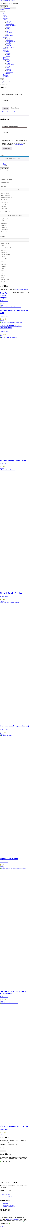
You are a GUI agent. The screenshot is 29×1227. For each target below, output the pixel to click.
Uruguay (8, 70)
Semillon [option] (4, 199)
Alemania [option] (4, 206)
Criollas (8, 27)
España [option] (3, 277)
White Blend (9, 45)
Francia (8, 66)
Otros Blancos (10, 47)
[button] (14, 186)
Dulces (8, 54)
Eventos (5, 13)
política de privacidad (17, 144)
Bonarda (8, 28)
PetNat (8, 56)
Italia (7, 67)
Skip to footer (11, 0)
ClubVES (5, 15)
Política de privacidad (8, 1205)
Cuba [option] (2, 273)
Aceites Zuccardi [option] (5, 254)
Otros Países (9, 72)
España (8, 63)
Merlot (8, 34)
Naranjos (8, 53)
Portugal (8, 69)
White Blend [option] (5, 204)
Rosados (5, 48)
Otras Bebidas (6, 73)
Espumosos (6, 50)
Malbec (8, 22)
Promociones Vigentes (9, 1206)
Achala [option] (3, 256)
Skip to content (4, 0)
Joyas (4, 57)
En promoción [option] (5, 182)
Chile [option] (2, 271)
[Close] (4, 11)
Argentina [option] (3, 266)
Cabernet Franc (10, 24)
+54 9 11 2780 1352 (5, 1194)
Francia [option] (3, 282)
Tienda (5, 16)
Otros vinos (6, 51)
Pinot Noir (9, 29)
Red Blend (9, 32)
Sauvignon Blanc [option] (6, 197)
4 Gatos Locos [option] (5, 243)
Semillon (8, 43)
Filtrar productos (4, 168)
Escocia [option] (3, 275)
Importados (6, 59)
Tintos (4, 19)
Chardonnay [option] (5, 193)
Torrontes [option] (4, 202)
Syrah (7, 31)
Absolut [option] (3, 250)
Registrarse (6, 148)
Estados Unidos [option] (5, 279)
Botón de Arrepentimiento (12, 1219)
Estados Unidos (10, 64)
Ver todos (8, 21)
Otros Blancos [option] (5, 195)
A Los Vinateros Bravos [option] (7, 248)
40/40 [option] (2, 245)
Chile (7, 61)
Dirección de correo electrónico (13, 126)
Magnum (5, 75)
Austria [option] (3, 208)
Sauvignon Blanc (10, 41)
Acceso (5, 108)
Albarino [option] (4, 223)
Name (1, 1147)
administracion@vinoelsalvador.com (9, 1196)
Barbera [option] (4, 232)
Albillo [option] (3, 225)
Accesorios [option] (4, 252)
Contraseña (8, 100)
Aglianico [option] (4, 218)
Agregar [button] (2, 305)
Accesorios (6, 76)
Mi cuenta (5, 1203)
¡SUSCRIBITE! (4, 6)
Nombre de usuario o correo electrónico (14, 94)
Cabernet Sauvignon (11, 25)
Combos (5, 18)
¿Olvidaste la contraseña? (8, 112)
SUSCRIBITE (3, 1144)
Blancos (5, 37)
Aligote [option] (3, 227)
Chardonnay (9, 40)
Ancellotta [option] (4, 229)
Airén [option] (3, 221)
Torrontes (8, 44)
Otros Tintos (9, 35)
